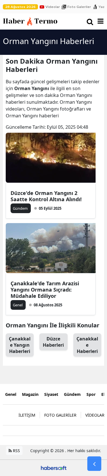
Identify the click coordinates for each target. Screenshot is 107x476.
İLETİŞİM (27, 415)
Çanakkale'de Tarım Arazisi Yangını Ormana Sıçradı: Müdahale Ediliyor (45, 289)
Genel (10, 394)
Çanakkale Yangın (20, 345)
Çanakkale (87, 345)
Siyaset (51, 394)
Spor (91, 394)
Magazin (30, 394)
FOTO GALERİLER (60, 415)
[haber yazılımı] (53, 467)
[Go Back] (94, 463)
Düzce (53, 342)
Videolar (52, 7)
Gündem (72, 394)
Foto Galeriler (79, 7)
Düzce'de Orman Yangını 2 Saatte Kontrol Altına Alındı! (46, 196)
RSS (16, 450)
